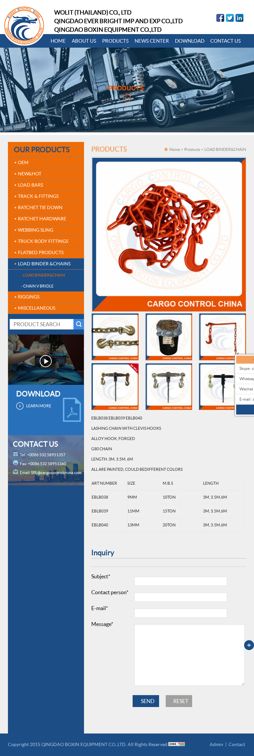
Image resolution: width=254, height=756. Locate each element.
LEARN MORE (38, 406)
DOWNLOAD (189, 41)
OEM (23, 162)
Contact (237, 744)
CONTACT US (225, 41)
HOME (58, 41)
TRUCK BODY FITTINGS (43, 241)
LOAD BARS (30, 185)
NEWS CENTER (152, 41)
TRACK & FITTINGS (38, 196)
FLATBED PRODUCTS (41, 252)
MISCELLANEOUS (36, 308)
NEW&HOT (29, 173)
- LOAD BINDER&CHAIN (43, 275)
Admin (216, 744)
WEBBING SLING (35, 230)
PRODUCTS (115, 41)
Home (174, 149)
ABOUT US (84, 41)
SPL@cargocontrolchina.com (56, 472)
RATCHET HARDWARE (42, 218)
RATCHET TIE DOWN (40, 207)
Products (192, 149)
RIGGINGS (28, 296)
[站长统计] (176, 744)
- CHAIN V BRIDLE (37, 286)
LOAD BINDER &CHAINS (44, 263)
